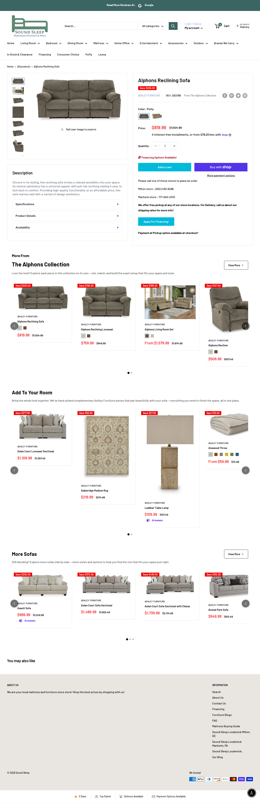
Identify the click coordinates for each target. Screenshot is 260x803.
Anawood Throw (217, 447)
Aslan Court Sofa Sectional (96, 605)
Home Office (122, 43)
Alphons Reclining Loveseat (97, 329)
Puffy (88, 54)
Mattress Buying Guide (226, 726)
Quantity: (144, 146)
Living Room (28, 43)
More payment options (221, 175)
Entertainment (149, 43)
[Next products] (246, 326)
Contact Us (219, 703)
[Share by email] (244, 95)
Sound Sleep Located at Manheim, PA (227, 743)
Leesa (102, 54)
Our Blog (217, 757)
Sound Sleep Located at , (227, 751)
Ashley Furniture (149, 95)
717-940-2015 (167, 197)
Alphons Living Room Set (159, 329)
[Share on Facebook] (224, 95)
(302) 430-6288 (164, 188)
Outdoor (199, 43)
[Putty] (144, 116)
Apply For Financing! (156, 221)
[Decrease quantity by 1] (155, 146)
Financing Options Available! (159, 157)
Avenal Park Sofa (218, 609)
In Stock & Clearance (20, 54)
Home (10, 43)
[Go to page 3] (133, 639)
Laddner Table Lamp (157, 507)
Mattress (98, 43)
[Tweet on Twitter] (238, 95)
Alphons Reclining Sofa (30, 321)
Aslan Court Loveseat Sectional (35, 451)
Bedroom (51, 43)
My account (192, 28)
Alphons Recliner (218, 345)
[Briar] (157, 116)
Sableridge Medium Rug (94, 490)
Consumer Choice (68, 54)
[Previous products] (14, 326)
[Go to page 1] (129, 373)
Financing (45, 54)
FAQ (214, 720)
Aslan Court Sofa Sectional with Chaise (167, 606)
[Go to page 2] (131, 373)
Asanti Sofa (24, 608)
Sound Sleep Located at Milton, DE (231, 733)
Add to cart (165, 167)
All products (23, 66)
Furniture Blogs (222, 714)
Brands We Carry (224, 43)
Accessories (176, 43)
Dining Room (75, 43)
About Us (218, 697)
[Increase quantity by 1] (174, 146)
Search (216, 691)
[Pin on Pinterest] (231, 95)
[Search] (173, 26)
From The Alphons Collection (200, 95)
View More (234, 265)
